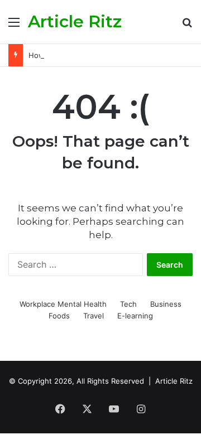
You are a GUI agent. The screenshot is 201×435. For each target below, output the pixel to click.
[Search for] (187, 25)
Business (165, 303)
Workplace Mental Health (63, 303)
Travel (93, 315)
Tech (128, 303)
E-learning (135, 315)
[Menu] (14, 25)
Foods (59, 315)
